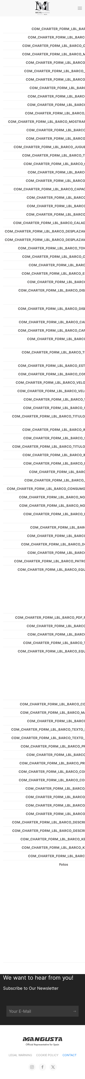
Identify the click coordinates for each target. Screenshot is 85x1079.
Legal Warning (20, 1055)
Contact (70, 1055)
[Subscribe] (75, 1011)
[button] (80, 8)
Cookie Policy (47, 1055)
